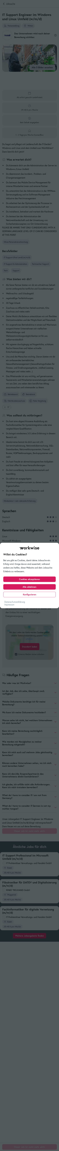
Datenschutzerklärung (14, 601)
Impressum (9, 604)
